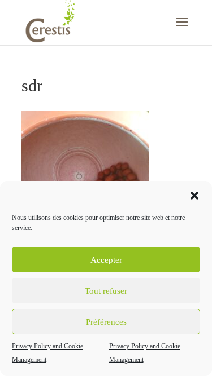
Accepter (106, 259)
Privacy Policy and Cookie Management (47, 353)
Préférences (106, 321)
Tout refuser (106, 290)
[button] (194, 195)
